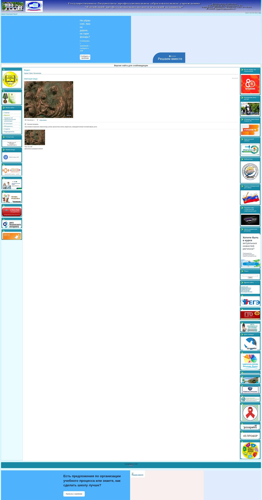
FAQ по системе (245, 290)
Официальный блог (246, 288)
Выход (15, 14)
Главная (3, 14)
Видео (31, 73)
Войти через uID (14, 157)
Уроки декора (43, 120)
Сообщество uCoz (246, 289)
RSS (260, 12)
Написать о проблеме (74, 494)
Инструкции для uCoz (246, 291)
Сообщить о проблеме (85, 57)
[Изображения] (35, 137)
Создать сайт (244, 286)
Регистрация (9, 14)
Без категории (37, 73)
